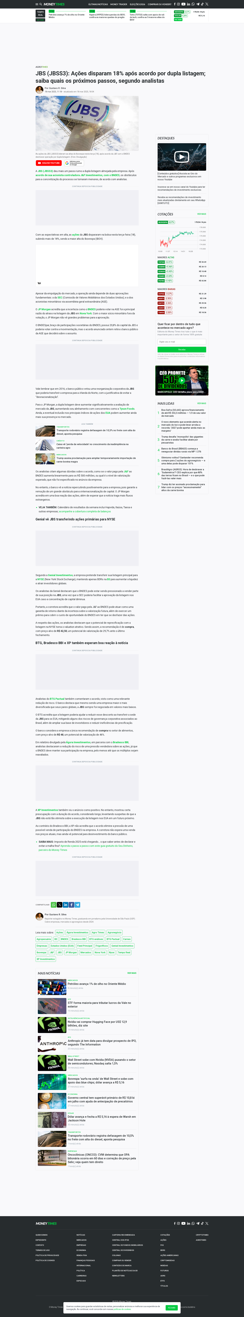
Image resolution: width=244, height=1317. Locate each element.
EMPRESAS (81, 1245)
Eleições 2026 (137, 4)
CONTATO (40, 1245)
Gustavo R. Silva (57, 88)
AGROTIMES (201, 1240)
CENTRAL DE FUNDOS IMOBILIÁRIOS (127, 1245)
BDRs (162, 1250)
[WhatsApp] (193, 4)
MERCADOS (81, 1240)
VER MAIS (201, 214)
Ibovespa (41, 952)
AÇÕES (163, 1240)
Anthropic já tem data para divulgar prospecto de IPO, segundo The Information (102, 1042)
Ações (59, 932)
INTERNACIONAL (84, 1265)
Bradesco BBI (120, 742)
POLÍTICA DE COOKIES (45, 1260)
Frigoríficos (102, 945)
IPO (69, 1037)
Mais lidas (166, 403)
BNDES (92, 309)
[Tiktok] (202, 4)
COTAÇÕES (165, 1235)
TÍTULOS (164, 1286)
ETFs (162, 1281)
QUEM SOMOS (41, 1235)
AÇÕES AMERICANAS (169, 1255)
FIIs (162, 1245)
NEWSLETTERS (118, 1276)
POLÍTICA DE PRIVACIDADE (47, 1255)
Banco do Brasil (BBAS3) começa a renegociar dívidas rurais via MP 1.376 (181, 450)
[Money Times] (54, 4)
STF (69, 999)
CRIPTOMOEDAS (167, 1260)
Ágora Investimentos (78, 742)
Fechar (171, 1308)
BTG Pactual (57, 698)
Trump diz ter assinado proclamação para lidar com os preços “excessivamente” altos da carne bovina (183, 487)
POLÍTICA (81, 1271)
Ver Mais (131, 973)
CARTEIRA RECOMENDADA (123, 1235)
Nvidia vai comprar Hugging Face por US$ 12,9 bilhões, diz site (97, 1023)
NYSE (40, 579)
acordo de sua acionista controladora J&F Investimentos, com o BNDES (78, 175)
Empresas (42, 945)
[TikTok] (202, 1223)
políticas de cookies (122, 1309)
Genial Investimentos (60, 575)
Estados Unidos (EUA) (62, 945)
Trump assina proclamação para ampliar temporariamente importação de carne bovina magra (96, 460)
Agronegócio (114, 932)
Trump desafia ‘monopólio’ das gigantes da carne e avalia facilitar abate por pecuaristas (182, 439)
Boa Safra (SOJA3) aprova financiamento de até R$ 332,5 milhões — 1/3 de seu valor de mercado (183, 413)
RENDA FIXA (82, 1255)
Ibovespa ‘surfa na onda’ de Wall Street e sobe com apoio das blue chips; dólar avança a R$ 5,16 (100, 1080)
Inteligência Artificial (79, 1018)
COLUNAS (116, 1255)
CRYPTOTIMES (202, 1235)
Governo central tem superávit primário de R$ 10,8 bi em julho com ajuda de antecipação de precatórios (101, 1099)
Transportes (62, 427)
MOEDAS (164, 1265)
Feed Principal (84, 945)
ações (75, 234)
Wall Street (73, 1056)
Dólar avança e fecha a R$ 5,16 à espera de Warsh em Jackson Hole (102, 1118)
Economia (73, 1094)
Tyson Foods (126, 408)
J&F (126, 471)
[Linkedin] (188, 4)
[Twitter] (206, 4)
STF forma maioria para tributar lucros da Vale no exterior (99, 1004)
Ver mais (201, 403)
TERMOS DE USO (43, 1250)
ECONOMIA (81, 1250)
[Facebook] (175, 4)
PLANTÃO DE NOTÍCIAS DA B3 (125, 1271)
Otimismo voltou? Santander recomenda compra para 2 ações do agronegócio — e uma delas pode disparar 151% (183, 460)
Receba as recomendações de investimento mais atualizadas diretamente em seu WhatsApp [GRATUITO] (181, 200)
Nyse (111, 952)
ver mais (40, 20)
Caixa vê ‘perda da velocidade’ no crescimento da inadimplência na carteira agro (92, 446)
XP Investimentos (48, 810)
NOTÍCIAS (81, 1235)
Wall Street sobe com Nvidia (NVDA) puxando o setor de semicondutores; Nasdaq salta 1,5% (102, 1061)
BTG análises (96, 939)
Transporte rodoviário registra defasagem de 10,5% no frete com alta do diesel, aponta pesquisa (95, 432)
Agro (42, 66)
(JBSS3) (48, 171)
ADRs (162, 1276)
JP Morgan (44, 309)
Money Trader (118, 4)
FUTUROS (164, 1271)
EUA (107, 412)
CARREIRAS (81, 1276)
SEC (59, 297)
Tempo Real (124, 952)
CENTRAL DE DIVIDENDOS (123, 1250)
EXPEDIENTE (41, 1240)
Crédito (60, 441)
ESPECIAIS (81, 1281)
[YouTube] (183, 4)
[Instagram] (178, 4)
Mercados (61, 455)
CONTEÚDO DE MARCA (121, 1265)
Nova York (86, 313)
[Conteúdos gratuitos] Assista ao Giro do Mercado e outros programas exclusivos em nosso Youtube (179, 176)
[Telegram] (198, 4)
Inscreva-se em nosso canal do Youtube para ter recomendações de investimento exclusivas (181, 188)
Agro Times (98, 932)
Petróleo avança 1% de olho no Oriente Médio (97, 984)
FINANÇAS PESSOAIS (86, 1260)
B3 (108, 579)
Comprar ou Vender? (159, 4)
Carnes (127, 939)
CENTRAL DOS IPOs (120, 1240)
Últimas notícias (98, 4)
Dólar (71, 1113)
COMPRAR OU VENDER (121, 1260)
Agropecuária (44, 939)
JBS (40, 171)
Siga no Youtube (51, 163)
